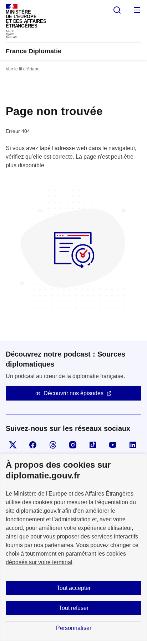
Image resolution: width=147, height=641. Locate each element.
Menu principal (137, 10)
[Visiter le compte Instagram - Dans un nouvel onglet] (73, 445)
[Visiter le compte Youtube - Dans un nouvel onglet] (113, 445)
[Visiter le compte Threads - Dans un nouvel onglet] (53, 445)
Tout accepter (74, 588)
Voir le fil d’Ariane (23, 68)
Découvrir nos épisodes (73, 393)
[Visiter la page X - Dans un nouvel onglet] (13, 445)
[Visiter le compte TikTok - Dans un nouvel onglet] (93, 445)
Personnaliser (73, 628)
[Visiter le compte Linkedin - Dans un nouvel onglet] (133, 445)
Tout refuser (73, 608)
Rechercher (117, 10)
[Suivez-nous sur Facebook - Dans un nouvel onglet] (33, 445)
